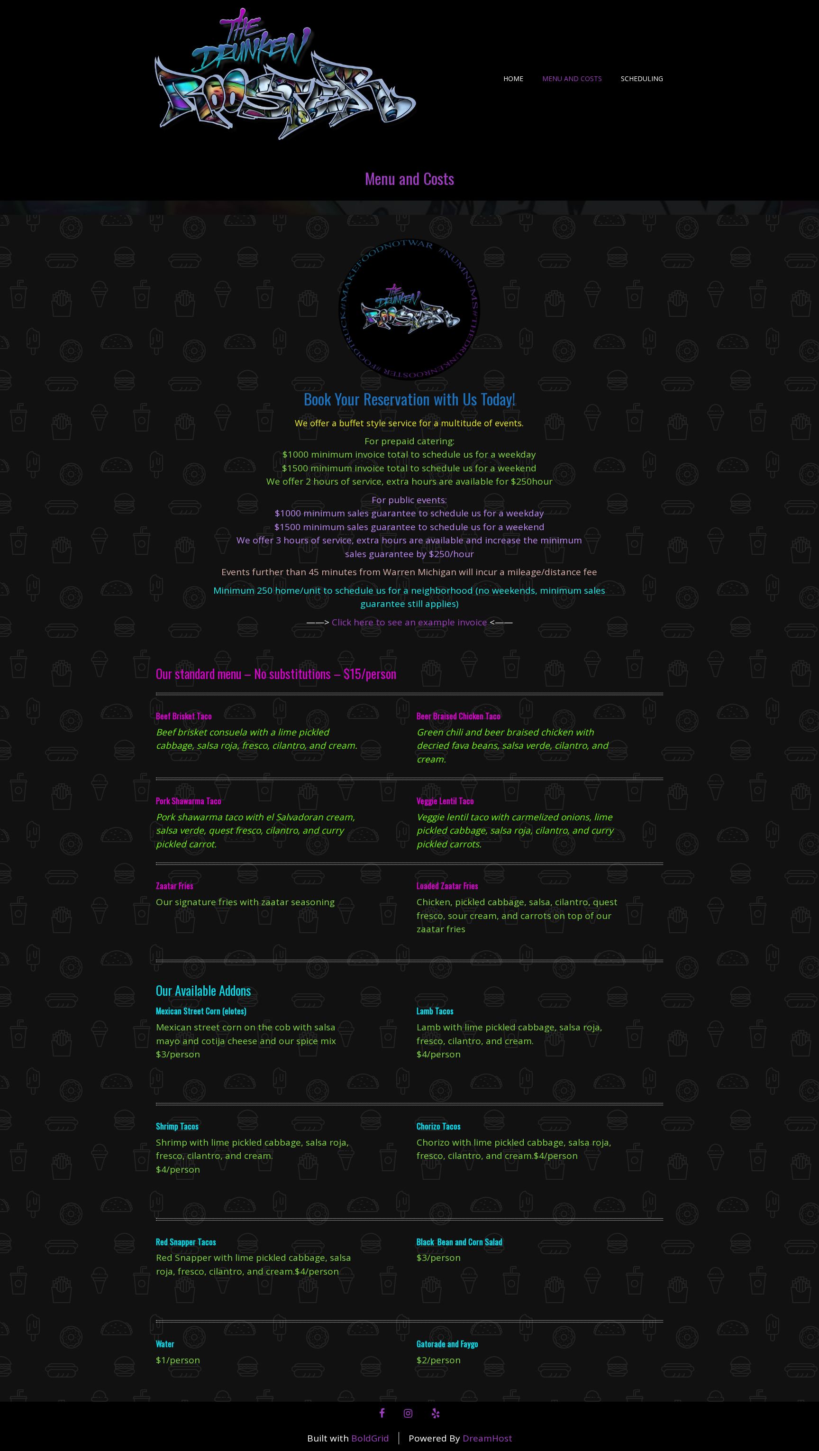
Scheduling (642, 78)
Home (513, 78)
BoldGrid (370, 1438)
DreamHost (487, 1438)
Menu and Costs (572, 78)
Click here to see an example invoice (409, 622)
